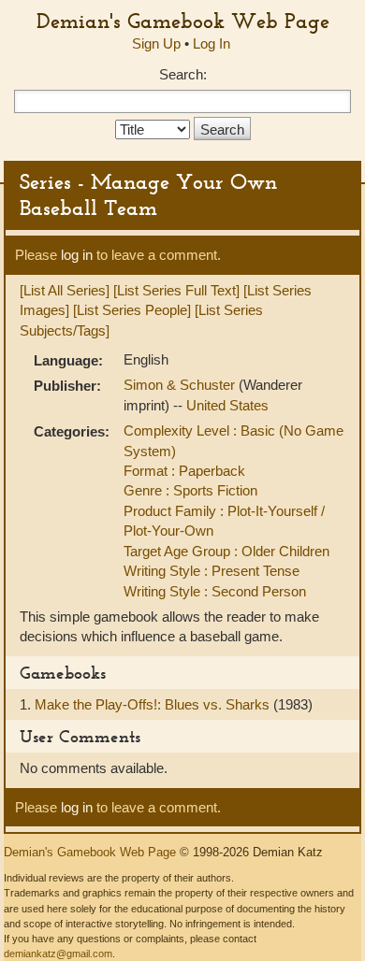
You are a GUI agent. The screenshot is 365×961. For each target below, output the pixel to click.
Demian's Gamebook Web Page (182, 20)
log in (77, 255)
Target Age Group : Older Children (226, 551)
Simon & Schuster (181, 385)
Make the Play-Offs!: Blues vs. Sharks (154, 704)
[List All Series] (65, 290)
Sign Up (156, 43)
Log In (211, 43)
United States (227, 405)
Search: (183, 74)
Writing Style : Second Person (215, 591)
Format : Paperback (184, 471)
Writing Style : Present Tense (211, 571)
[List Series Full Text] (176, 290)
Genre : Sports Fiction (190, 490)
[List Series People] (132, 310)
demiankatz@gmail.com (58, 953)
